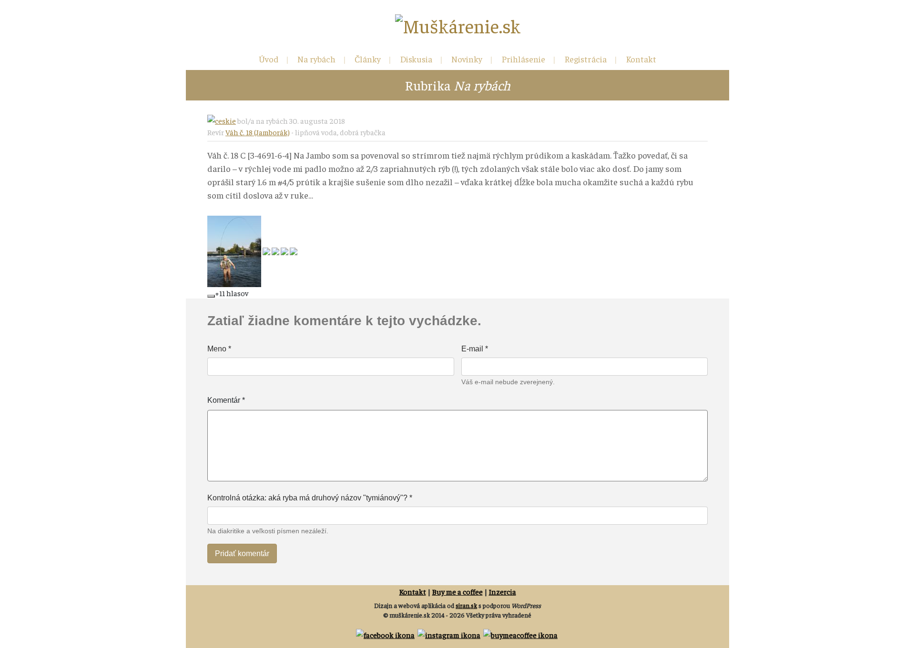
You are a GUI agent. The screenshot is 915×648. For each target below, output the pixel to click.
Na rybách (316, 58)
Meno (219, 349)
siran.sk (466, 605)
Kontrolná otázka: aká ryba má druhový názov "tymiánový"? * (309, 498)
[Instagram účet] (449, 633)
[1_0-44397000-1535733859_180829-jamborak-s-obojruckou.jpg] (235, 250)
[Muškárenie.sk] (457, 26)
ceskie (225, 120)
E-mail (474, 349)
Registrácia (585, 58)
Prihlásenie (523, 58)
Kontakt (641, 58)
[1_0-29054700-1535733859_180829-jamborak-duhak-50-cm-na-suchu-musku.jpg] (276, 250)
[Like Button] (211, 296)
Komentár (226, 400)
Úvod (268, 58)
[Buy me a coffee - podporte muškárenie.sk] (521, 633)
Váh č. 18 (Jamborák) (257, 132)
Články (368, 58)
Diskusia (416, 58)
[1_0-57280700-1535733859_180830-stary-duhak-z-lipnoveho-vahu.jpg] (285, 250)
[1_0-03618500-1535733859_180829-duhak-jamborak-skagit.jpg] (267, 250)
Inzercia (502, 591)
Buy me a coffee (457, 591)
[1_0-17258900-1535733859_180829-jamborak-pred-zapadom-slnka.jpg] (293, 250)
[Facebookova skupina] (386, 633)
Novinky (466, 58)
